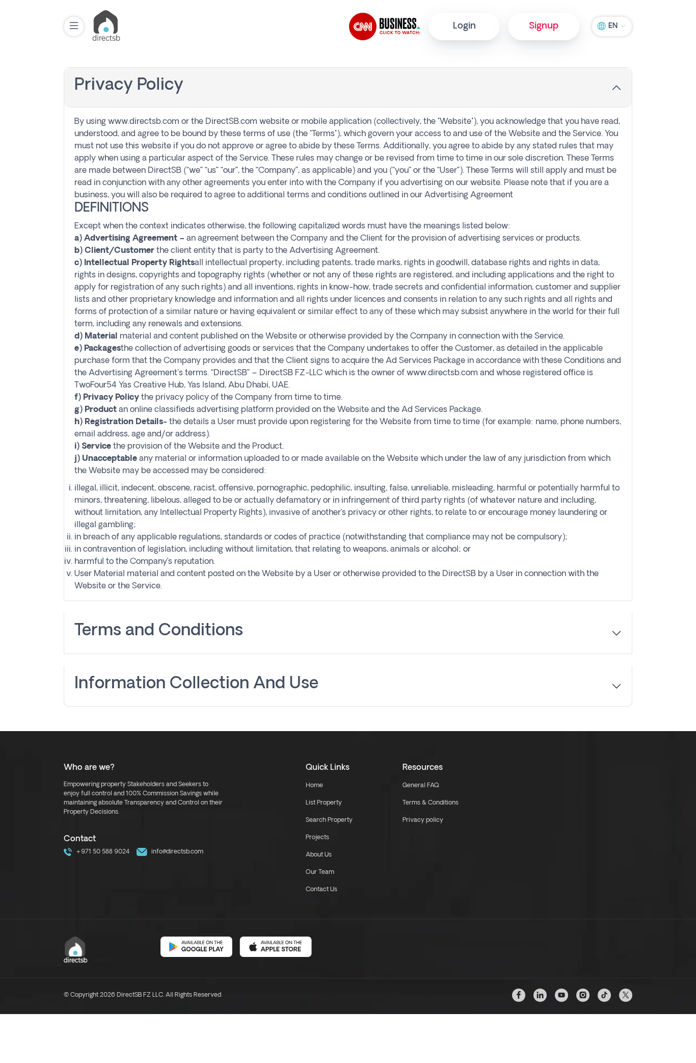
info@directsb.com (176, 852)
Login (464, 26)
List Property (324, 803)
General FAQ (421, 786)
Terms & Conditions (431, 803)
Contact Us (321, 890)
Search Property (329, 820)
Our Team (320, 872)
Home (314, 786)
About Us (319, 855)
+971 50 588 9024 (101, 852)
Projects (317, 838)
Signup (543, 26)
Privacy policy (423, 820)
